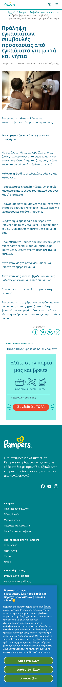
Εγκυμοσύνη (10, 545)
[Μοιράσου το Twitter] (42, 332)
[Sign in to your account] (49, 4)
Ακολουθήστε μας (14, 570)
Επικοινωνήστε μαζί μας (17, 581)
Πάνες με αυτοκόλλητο (16, 508)
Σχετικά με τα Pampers (16, 575)
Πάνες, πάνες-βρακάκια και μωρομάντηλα (34, 349)
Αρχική (11, 12)
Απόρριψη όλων (28, 669)
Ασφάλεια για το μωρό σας (44, 12)
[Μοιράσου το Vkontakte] (50, 332)
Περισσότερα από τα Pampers (21, 539)
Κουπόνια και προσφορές (17, 531)
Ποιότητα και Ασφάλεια (17, 525)
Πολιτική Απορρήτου (19, 635)
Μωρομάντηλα (12, 520)
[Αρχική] (10, 4)
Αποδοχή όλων (28, 661)
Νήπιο (7, 561)
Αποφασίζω (28, 678)
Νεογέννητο (10, 550)
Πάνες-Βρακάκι (12, 514)
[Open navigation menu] (57, 4)
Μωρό (22, 12)
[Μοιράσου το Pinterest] (57, 332)
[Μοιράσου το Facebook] (35, 332)
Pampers (9, 503)
